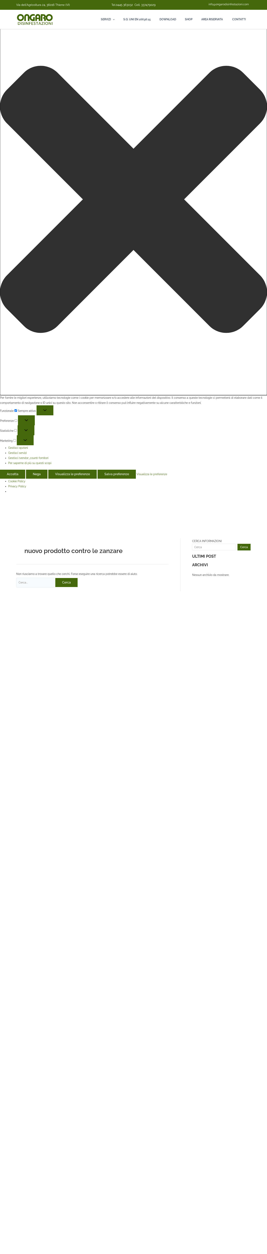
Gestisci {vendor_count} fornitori (28, 458)
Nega (37, 474)
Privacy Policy (17, 486)
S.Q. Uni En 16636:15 (137, 19)
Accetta (12, 474)
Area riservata (212, 19)
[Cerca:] (35, 582)
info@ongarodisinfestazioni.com (229, 4)
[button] (133, 200)
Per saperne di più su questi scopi (29, 463)
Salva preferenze (116, 474)
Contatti (239, 19)
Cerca (244, 547)
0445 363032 (124, 5)
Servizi (106, 19)
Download (167, 19)
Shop (189, 19)
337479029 (148, 5)
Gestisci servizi (17, 452)
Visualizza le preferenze (72, 474)
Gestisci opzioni (18, 447)
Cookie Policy (16, 481)
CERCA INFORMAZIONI (207, 541)
